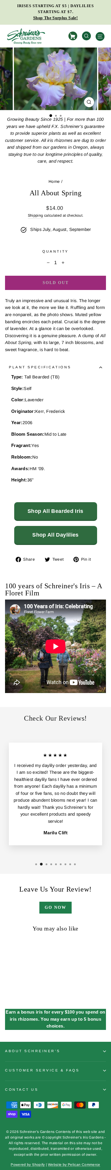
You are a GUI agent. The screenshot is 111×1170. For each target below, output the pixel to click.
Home (54, 181)
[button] (50, 115)
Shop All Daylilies (55, 535)
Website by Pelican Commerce (74, 1165)
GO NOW (55, 907)
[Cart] (73, 36)
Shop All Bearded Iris (55, 511)
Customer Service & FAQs (42, 1070)
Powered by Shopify (28, 1165)
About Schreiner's (32, 1051)
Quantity (55, 251)
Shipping (35, 215)
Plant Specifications (40, 367)
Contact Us (21, 1089)
